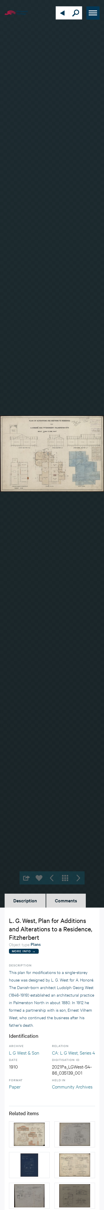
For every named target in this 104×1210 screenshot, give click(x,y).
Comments (66, 900)
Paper (15, 1086)
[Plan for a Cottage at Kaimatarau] (74, 1196)
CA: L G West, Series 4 (73, 1052)
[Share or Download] (26, 877)
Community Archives (72, 1086)
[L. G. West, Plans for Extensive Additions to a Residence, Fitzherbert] (74, 1134)
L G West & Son (24, 1052)
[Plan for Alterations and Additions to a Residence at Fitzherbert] (29, 1134)
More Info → (24, 951)
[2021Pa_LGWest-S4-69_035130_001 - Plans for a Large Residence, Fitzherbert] (29, 1196)
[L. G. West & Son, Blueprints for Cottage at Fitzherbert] (29, 1165)
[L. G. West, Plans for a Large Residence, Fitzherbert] (74, 1165)
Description (25, 900)
